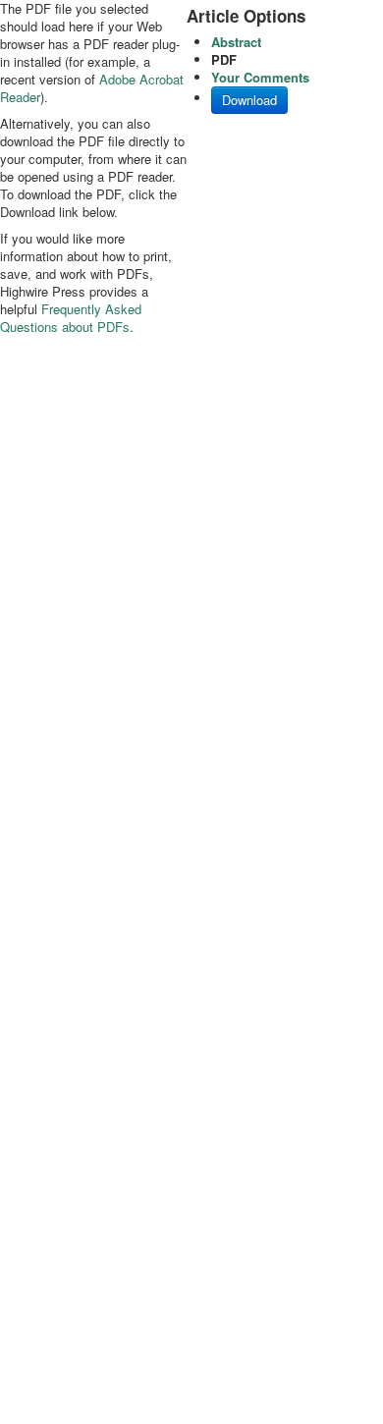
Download (249, 99)
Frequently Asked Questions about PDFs (70, 318)
